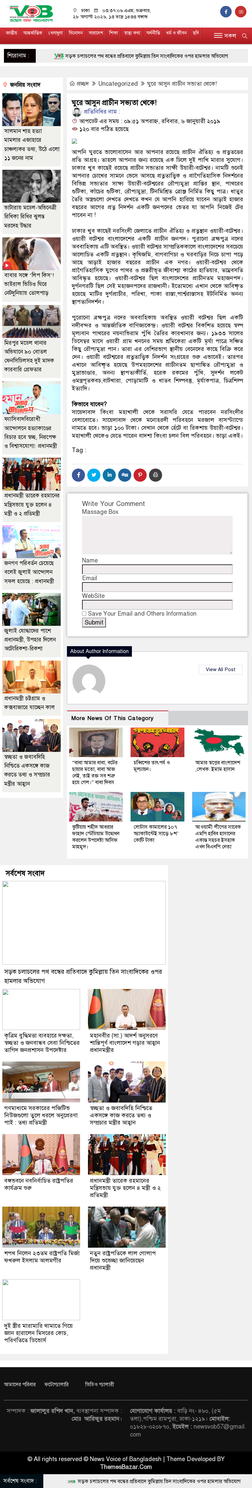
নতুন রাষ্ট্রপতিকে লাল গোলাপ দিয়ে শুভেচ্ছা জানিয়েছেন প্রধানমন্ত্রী (123, 1260)
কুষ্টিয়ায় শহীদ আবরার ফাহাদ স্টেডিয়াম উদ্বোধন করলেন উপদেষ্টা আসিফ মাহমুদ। (95, 837)
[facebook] (227, 11)
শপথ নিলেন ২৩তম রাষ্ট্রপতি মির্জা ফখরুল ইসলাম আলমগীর (42, 1257)
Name (90, 560)
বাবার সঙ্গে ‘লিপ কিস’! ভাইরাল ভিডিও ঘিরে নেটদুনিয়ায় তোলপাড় (29, 284)
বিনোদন (76, 33)
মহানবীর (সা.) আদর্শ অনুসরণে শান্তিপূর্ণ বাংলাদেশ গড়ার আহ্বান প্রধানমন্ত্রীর (125, 1043)
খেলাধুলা (56, 33)
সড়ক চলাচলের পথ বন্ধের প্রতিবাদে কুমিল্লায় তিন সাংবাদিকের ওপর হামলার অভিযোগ (113, 56)
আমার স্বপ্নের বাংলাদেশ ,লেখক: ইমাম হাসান (217, 766)
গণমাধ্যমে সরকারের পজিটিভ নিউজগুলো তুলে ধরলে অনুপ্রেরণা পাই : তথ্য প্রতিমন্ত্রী (41, 1115)
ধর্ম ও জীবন (176, 33)
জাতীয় (11, 33)
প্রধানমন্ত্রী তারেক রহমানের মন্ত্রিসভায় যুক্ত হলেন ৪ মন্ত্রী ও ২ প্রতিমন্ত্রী (32, 504)
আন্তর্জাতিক (32, 33)
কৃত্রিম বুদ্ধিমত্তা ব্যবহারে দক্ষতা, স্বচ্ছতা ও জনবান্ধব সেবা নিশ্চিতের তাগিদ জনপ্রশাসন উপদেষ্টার (42, 1043)
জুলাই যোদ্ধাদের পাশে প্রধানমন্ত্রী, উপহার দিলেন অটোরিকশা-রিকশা (30, 639)
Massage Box (100, 511)
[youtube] (241, 11)
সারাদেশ (96, 33)
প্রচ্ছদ (83, 83)
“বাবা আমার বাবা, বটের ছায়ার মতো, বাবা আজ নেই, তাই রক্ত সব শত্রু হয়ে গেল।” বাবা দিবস (94, 772)
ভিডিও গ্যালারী (99, 1384)
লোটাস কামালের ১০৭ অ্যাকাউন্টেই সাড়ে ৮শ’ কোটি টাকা (156, 833)
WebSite (93, 596)
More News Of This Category (112, 718)
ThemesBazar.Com (126, 1467)
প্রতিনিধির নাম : (101, 111)
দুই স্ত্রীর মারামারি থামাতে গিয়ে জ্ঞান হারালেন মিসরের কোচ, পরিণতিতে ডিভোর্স (38, 1333)
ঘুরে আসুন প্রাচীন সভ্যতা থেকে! (182, 83)
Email (89, 578)
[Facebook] (78, 475)
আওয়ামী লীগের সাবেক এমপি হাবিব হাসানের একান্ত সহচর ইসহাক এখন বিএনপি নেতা (218, 837)
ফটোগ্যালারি (57, 1384)
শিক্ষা (113, 33)
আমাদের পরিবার (20, 1384)
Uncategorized (118, 83)
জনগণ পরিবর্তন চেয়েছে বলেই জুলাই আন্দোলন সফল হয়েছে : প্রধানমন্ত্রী (29, 572)
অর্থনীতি (153, 33)
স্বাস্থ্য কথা (132, 33)
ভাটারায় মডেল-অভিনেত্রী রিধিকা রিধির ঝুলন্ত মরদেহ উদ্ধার (30, 216)
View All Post (221, 669)
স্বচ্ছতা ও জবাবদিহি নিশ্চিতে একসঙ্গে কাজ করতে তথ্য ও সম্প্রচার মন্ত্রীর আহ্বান (121, 1115)
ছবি (196, 33)
